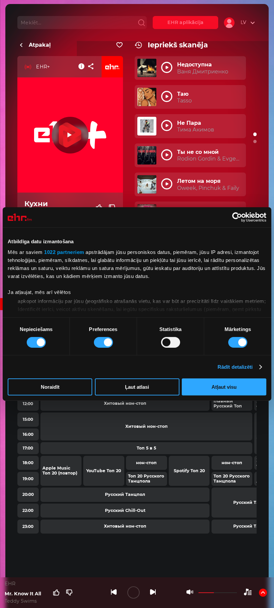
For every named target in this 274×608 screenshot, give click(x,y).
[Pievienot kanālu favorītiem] (119, 45)
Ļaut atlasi (137, 387)
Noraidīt (50, 387)
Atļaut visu (224, 387)
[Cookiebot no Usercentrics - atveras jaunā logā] (237, 217)
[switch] (103, 342)
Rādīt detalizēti (235, 367)
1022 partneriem (64, 252)
